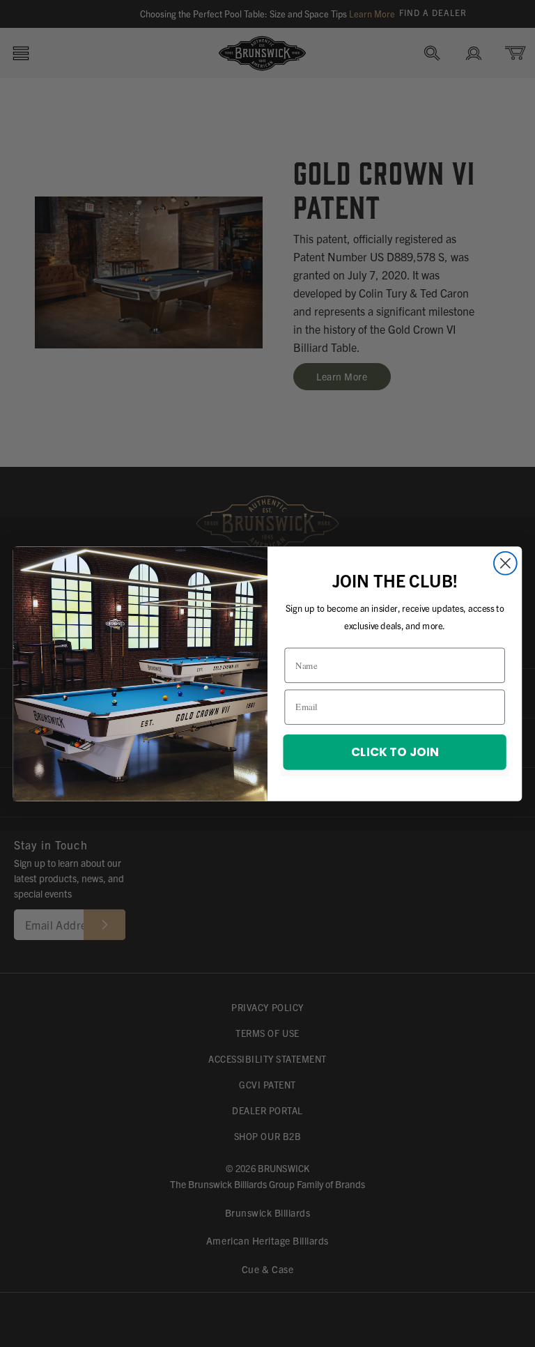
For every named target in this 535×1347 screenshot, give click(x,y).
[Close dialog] (505, 562)
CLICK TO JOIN (394, 751)
